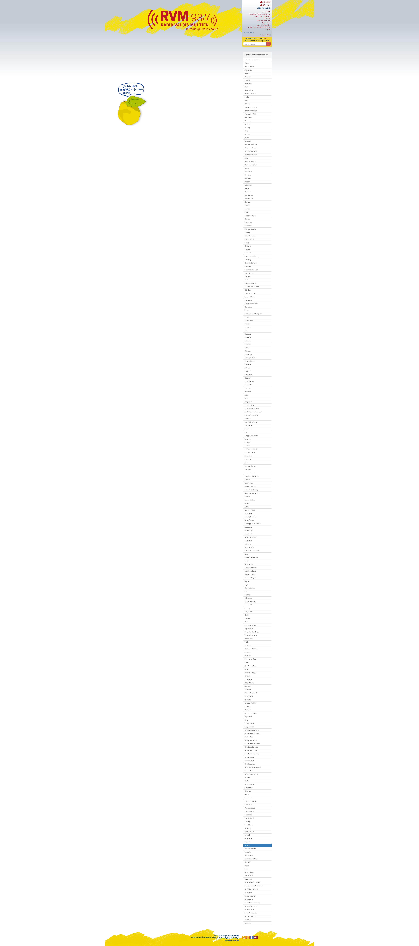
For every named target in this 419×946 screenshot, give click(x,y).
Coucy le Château (250, 263)
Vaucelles (248, 835)
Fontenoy (248, 351)
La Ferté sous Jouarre (252, 409)
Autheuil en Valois (251, 114)
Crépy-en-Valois (250, 283)
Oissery (247, 595)
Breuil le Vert (249, 199)
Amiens (247, 80)
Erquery (247, 324)
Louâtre (247, 480)
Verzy (247, 866)
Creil (246, 280)
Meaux (247, 503)
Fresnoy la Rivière (250, 358)
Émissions (267, 18)
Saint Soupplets (250, 764)
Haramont (248, 392)
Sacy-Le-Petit (249, 727)
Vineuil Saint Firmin (251, 916)
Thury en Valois (250, 808)
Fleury (247, 348)
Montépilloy (248, 530)
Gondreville (248, 375)
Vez (246, 869)
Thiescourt (248, 805)
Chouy (247, 243)
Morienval (248, 544)
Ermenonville (249, 320)
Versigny (248, 862)
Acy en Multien (249, 67)
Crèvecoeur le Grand (252, 287)
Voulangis (248, 923)
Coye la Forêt (249, 273)
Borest (247, 168)
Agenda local (266, 23)
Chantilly (247, 212)
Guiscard (248, 388)
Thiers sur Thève (250, 801)
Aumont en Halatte (251, 111)
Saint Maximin (249, 757)
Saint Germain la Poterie (252, 733)
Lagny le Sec (249, 425)
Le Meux (247, 446)
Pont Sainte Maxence (251, 649)
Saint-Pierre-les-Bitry (252, 774)
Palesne (247, 618)
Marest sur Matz (250, 486)
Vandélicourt (249, 825)
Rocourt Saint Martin (251, 693)
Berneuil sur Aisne (251, 144)
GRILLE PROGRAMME (263, 8)
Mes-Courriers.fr (235, 940)
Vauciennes (248, 838)
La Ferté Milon (249, 405)
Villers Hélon (249, 899)
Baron (247, 138)
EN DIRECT (266, 2)
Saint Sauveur (249, 761)
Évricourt (248, 334)
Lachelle (247, 419)
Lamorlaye (248, 429)
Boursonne (248, 178)
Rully (246, 720)
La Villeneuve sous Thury (253, 412)
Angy (246, 87)
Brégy (247, 188)
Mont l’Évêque (249, 520)
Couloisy (248, 266)
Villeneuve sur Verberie (252, 882)
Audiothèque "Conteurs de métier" (259, 27)
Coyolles (248, 276)
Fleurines (248, 344)
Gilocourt (248, 368)
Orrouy (247, 608)
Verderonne (249, 855)
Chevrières (248, 226)
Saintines (248, 777)
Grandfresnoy (249, 381)
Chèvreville (248, 222)
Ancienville (248, 84)
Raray (246, 662)
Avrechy (247, 121)
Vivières (247, 920)
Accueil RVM (266, 12)
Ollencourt (248, 598)
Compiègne (248, 260)
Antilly (247, 97)
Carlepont (248, 202)
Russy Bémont (249, 723)
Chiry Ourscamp (250, 236)
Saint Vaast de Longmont (253, 767)
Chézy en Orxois (250, 229)
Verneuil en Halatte (251, 859)
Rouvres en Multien (251, 713)
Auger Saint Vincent (251, 107)
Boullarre (248, 175)
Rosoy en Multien (250, 703)
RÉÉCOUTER (266, 5)
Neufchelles (249, 564)
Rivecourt (248, 686)
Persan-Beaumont (251, 635)
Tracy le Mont (249, 811)
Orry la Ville (248, 612)
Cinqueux (248, 246)
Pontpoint (248, 656)
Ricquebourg (249, 683)
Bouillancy (248, 172)
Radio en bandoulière (263, 25)
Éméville (247, 317)
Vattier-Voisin (249, 832)
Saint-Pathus (249, 771)
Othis (246, 615)
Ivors (246, 395)
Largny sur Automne (251, 436)
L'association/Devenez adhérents (259, 14)
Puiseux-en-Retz (250, 659)
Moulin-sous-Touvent (252, 551)
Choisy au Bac (249, 239)
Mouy (247, 554)
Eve (246, 331)
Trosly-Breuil (249, 818)
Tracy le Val (248, 815)
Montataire (248, 527)
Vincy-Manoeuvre (251, 913)
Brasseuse (248, 185)
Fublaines (248, 364)
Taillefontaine (249, 798)
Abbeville (248, 63)
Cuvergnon (248, 300)
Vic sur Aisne (249, 872)
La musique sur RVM (263, 21)
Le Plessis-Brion (250, 453)
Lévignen (248, 459)
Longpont (248, 469)
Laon (246, 432)
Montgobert (248, 534)
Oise (246, 591)
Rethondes (248, 679)
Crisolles (248, 290)
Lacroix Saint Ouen (251, 422)
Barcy (247, 131)
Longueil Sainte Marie (252, 476)
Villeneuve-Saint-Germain (253, 886)
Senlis (247, 781)
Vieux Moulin (249, 876)
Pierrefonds (249, 639)
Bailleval (247, 124)
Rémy (246, 669)
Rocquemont (249, 696)
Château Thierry (250, 216)
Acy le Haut (248, 70)
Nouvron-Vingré (250, 578)
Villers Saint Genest (251, 906)
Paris (246, 622)
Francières (248, 354)
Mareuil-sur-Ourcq (251, 490)
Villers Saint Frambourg (252, 903)
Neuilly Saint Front (250, 568)
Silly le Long (248, 788)
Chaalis (247, 205)
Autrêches (248, 117)
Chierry (247, 232)
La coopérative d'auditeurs (261, 16)
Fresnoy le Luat (250, 361)
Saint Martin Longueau (252, 754)
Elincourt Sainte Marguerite (253, 314)
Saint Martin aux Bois (251, 750)
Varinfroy (248, 828)
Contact (267, 29)
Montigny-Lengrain (251, 537)
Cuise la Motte (249, 297)
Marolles (248, 497)
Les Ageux (248, 456)
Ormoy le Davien (250, 601)
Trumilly (247, 821)
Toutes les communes (252, 60)
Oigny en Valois (250, 588)
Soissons (248, 791)
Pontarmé (248, 652)
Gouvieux (248, 378)
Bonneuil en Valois (251, 165)
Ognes (247, 585)
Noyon (247, 581)
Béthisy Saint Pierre (251, 155)
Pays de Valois (249, 629)
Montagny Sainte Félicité (252, 524)
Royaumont (248, 717)
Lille (246, 463)
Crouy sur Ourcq (250, 293)
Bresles (247, 192)
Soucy (247, 794)
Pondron (247, 645)
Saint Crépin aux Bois (252, 730)
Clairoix (247, 249)
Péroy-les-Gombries (252, 632)
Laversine (248, 439)
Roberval (248, 689)
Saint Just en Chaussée (252, 744)
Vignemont (248, 879)
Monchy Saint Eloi (250, 517)
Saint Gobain (249, 737)
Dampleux (248, 307)
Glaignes (248, 371)
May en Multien (250, 500)
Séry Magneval (249, 784)
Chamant (248, 209)
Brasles (247, 182)
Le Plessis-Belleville (251, 449)
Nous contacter (220, 939)
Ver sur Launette (250, 849)
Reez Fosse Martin (251, 666)
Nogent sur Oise (250, 574)
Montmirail (248, 541)
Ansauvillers (249, 90)
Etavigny (247, 327)
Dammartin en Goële (251, 304)
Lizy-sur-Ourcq (250, 466)
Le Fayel (247, 442)
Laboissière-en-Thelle (252, 415)
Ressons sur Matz (250, 673)
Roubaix (247, 706)
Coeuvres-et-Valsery (252, 256)
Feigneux (248, 341)
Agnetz (247, 73)
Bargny (247, 134)
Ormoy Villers (249, 605)
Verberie (248, 852)
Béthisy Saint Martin (251, 151)
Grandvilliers (249, 385)
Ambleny (248, 77)
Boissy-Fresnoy (250, 161)
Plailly (246, 642)
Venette (247, 845)
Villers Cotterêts (250, 896)
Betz (246, 158)
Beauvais (248, 141)
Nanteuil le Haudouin (251, 557)
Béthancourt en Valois (252, 148)
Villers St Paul (249, 910)
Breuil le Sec (249, 195)
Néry (246, 561)
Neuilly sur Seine (250, 571)
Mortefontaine (249, 547)
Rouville (247, 710)
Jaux (246, 398)
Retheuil (247, 676)
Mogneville (248, 513)
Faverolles (248, 337)
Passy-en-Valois (250, 625)
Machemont (248, 483)
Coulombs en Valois (251, 270)
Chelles (247, 219)
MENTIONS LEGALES (232, 939)
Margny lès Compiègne (252, 493)
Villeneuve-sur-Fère (251, 889)
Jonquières (248, 402)
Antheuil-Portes (250, 94)
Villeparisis (248, 893)
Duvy (246, 310)
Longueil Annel (249, 473)
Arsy (246, 100)
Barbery (247, 128)
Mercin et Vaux (250, 510)
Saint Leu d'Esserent (251, 747)
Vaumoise (248, 842)
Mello (246, 507)
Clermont (248, 253)
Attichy (247, 104)
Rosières (248, 700)
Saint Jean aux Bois (251, 740)
